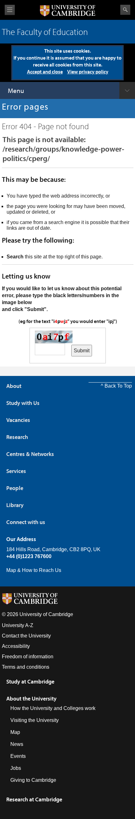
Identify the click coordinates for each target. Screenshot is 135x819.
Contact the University (26, 635)
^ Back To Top (116, 386)
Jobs (15, 768)
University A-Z (17, 625)
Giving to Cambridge (33, 780)
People (14, 488)
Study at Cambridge (30, 681)
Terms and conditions (25, 667)
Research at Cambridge (34, 799)
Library (15, 505)
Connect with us (25, 522)
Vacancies (18, 420)
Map (15, 732)
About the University (31, 698)
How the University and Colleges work (52, 708)
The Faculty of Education (45, 31)
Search (125, 10)
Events (18, 756)
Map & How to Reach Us (33, 570)
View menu (10, 10)
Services (16, 471)
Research (17, 437)
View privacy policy (87, 71)
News (16, 744)
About (13, 385)
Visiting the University (34, 720)
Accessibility (16, 646)
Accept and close (45, 71)
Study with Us (23, 403)
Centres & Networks (30, 454)
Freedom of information (27, 656)
